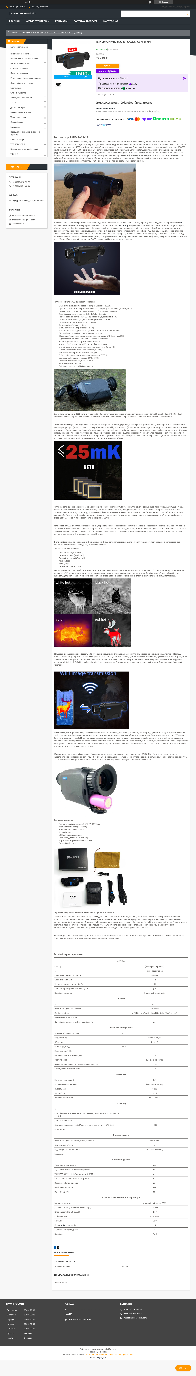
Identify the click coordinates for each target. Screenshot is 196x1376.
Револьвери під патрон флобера (25, 78)
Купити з (102, 71)
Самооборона (16, 122)
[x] (58, 1248)
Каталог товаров (36, 21)
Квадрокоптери (17, 139)
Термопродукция (18, 117)
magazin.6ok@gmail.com (23, 220)
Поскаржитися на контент (97, 1355)
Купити (107, 66)
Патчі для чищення (19, 73)
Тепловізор (123, 225)
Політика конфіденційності (121, 1355)
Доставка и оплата (85, 21)
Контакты (61, 21)
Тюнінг (13, 102)
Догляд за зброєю (18, 107)
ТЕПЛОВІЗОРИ (17, 144)
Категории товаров (19, 47)
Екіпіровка (15, 127)
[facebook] (55, 1248)
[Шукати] (187, 14)
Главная (14, 21)
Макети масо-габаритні (21, 112)
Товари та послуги (21, 32)
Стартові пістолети (19, 68)
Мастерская (110, 21)
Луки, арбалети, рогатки (21, 83)
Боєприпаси (15, 88)
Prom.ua (112, 1349)
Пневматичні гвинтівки (20, 54)
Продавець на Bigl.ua (98, 1352)
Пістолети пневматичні (21, 63)
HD (181, 223)
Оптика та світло (18, 93)
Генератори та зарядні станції (24, 59)
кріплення (65, 1225)
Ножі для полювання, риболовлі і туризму (25, 133)
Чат (185, 1368)
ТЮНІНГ (14, 154)
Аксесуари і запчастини (21, 98)
